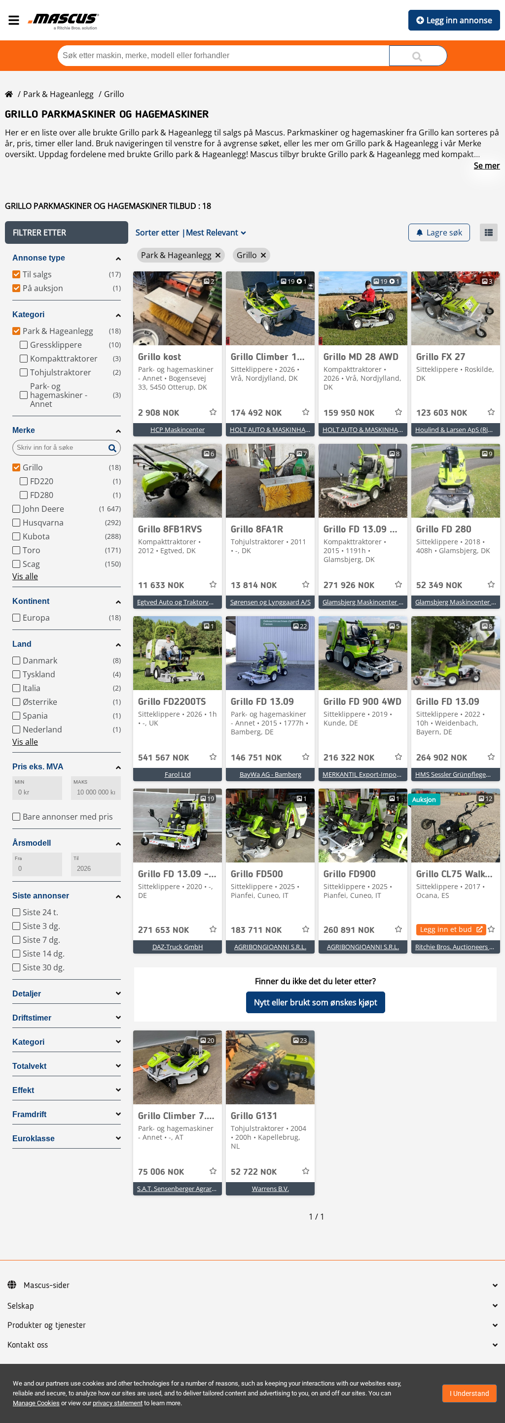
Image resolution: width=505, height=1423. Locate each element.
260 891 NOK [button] (349, 930)
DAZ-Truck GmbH (177, 946)
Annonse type (38, 258)
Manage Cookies (36, 1403)
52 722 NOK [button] (254, 1172)
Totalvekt (29, 1066)
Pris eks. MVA (38, 766)
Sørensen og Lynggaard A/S (270, 601)
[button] (66, 232)
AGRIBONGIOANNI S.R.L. (270, 946)
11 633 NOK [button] (161, 585)
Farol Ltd (178, 774)
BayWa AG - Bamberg (270, 774)
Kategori (28, 314)
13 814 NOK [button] (254, 585)
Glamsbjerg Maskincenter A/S (365, 601)
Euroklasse (33, 1138)
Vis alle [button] (25, 576)
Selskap (20, 1306)
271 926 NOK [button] (349, 585)
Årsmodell (31, 843)
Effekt (23, 1090)
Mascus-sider (47, 1285)
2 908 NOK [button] (158, 413)
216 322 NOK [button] (349, 758)
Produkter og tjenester (46, 1325)
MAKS (80, 782)
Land (22, 644)
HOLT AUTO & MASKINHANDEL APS (282, 429)
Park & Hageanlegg (58, 94)
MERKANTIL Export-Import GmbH (372, 774)
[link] (177, 308)
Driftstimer (31, 1018)
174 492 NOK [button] (256, 413)
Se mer (487, 165)
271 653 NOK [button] (163, 930)
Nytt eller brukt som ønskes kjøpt (315, 1002)
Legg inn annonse (459, 20)
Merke (23, 430)
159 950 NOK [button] (349, 413)
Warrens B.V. (270, 1188)
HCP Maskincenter (177, 429)
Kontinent (30, 601)
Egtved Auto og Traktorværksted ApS (191, 601)
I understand (469, 1393)
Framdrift (29, 1114)
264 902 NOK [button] (441, 758)
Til (75, 858)
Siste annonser (40, 896)
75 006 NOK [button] (161, 1172)
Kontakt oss (27, 1345)
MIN (19, 782)
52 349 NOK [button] (439, 585)
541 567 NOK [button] (163, 758)
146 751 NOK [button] (256, 758)
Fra (18, 858)
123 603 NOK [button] (441, 413)
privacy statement (118, 1403)
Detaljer (26, 994)
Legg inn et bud (446, 929)
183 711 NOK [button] (256, 930)
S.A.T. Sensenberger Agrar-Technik (186, 1188)
